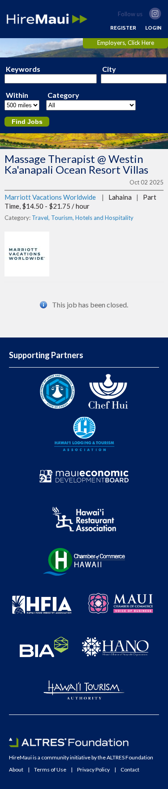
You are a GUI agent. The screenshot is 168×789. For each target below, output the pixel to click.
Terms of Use (50, 769)
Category (63, 95)
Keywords (23, 69)
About (16, 769)
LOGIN (153, 28)
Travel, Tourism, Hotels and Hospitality (83, 217)
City (109, 69)
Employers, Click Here (125, 42)
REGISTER (123, 28)
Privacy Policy (93, 769)
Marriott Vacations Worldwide (50, 197)
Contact (130, 769)
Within (17, 95)
